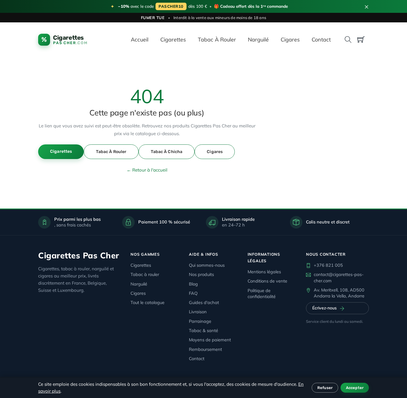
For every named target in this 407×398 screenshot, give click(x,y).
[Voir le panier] (360, 39)
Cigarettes (173, 39)
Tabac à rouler (217, 39)
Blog (193, 284)
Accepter (354, 387)
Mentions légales (264, 271)
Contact (321, 39)
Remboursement (205, 349)
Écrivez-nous (324, 308)
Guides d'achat (204, 302)
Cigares (290, 39)
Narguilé (258, 39)
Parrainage (200, 321)
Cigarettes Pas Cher (78, 255)
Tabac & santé (203, 330)
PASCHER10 (171, 6)
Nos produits (201, 274)
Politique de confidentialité (262, 293)
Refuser (325, 387)
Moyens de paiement (210, 340)
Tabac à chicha (166, 151)
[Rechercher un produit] (348, 39)
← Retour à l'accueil (147, 170)
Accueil (139, 39)
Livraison (198, 311)
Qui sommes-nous (207, 265)
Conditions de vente (267, 281)
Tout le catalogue (147, 302)
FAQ (193, 293)
